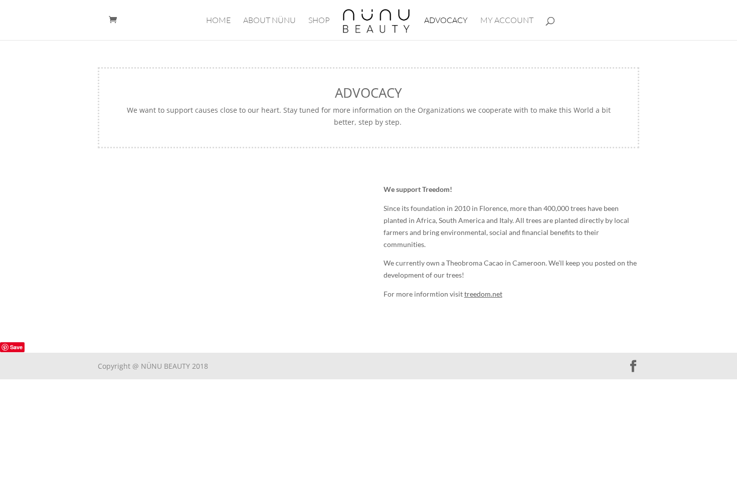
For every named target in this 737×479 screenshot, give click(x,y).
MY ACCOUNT (506, 21)
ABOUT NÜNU (269, 21)
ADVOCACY (446, 21)
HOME (218, 21)
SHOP (319, 21)
